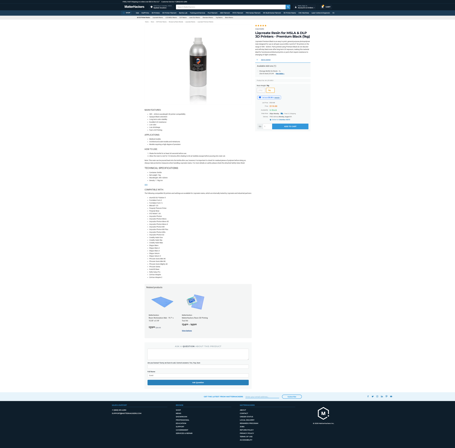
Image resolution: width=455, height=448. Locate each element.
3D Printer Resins (290, 13)
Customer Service (167, 2)
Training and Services (197, 13)
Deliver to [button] (281, 120)
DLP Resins (183, 17)
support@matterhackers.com (126, 413)
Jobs (242, 427)
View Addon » (280, 73)
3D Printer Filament (169, 13)
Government (182, 430)
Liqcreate (259, 29)
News (178, 413)
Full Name (151, 372)
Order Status (246, 417)
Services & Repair (184, 433)
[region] (198, 64)
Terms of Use (246, 437)
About (243, 410)
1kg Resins (219, 17)
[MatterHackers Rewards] (260, 97)
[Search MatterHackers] (288, 7)
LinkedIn (382, 396)
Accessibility (246, 440)
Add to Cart (290, 126)
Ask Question (198, 382)
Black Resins (229, 17)
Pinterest (386, 396)
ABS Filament (225, 13)
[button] (161, 6)
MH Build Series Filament (272, 13)
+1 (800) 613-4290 (181, 2)
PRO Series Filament (253, 13)
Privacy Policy (247, 433)
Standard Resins (208, 17)
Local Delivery (247, 420)
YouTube (391, 396)
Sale (137, 13)
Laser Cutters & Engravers (321, 13)
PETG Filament (237, 13)
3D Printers (156, 13)
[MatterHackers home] (134, 7)
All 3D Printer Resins (143, 17)
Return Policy (247, 430)
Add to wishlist (266, 60)
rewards (277, 97)
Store (152, 22)
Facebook (368, 396)
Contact (244, 413)
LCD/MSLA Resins (171, 17)
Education (181, 423)
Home (147, 22)
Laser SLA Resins (194, 17)
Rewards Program (249, 423)
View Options (187, 331)
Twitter (373, 396)
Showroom (181, 417)
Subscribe (292, 397)
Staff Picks (145, 13)
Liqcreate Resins (158, 17)
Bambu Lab (183, 13)
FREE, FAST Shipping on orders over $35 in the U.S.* (141, 2)
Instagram (377, 396)
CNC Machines (303, 13)
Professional (182, 420)
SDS (146, 185)
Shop (178, 410)
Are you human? (174, 363)
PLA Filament (212, 13)
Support (180, 427)
